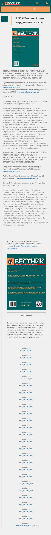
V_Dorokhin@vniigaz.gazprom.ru (29, 92)
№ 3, (28, 386)
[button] (37, 3)
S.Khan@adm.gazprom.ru (11, 87)
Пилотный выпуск (20, 526)
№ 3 (28, 393)
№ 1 (20, 386)
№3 (28, 351)
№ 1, (21, 351)
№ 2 (24, 393)
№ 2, (25, 386)
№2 (24, 351)
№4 (31, 351)
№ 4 (31, 386)
